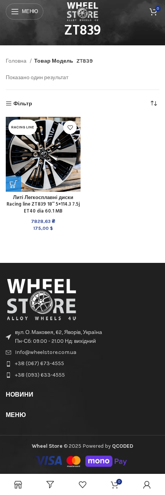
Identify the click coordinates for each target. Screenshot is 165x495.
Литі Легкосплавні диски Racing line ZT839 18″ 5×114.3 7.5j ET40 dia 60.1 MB (43, 204)
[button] (13, 184)
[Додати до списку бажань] (70, 127)
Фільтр (22, 103)
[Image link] (41, 299)
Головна (17, 61)
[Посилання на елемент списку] (82, 337)
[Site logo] (82, 11)
